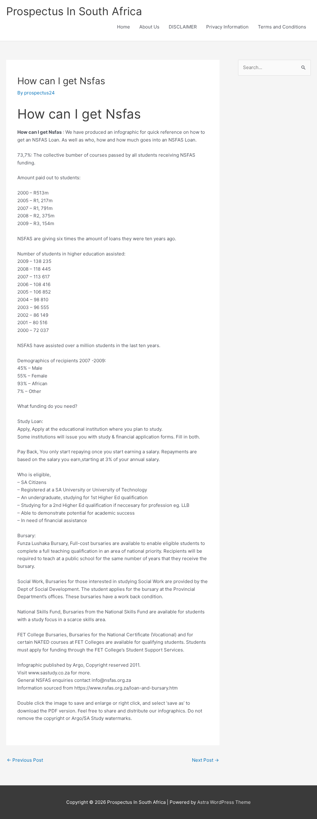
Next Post (205, 760)
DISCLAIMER (183, 27)
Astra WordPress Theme (224, 802)
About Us (149, 27)
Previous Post (25, 760)
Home (123, 27)
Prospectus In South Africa (74, 11)
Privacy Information (227, 27)
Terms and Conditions (282, 27)
